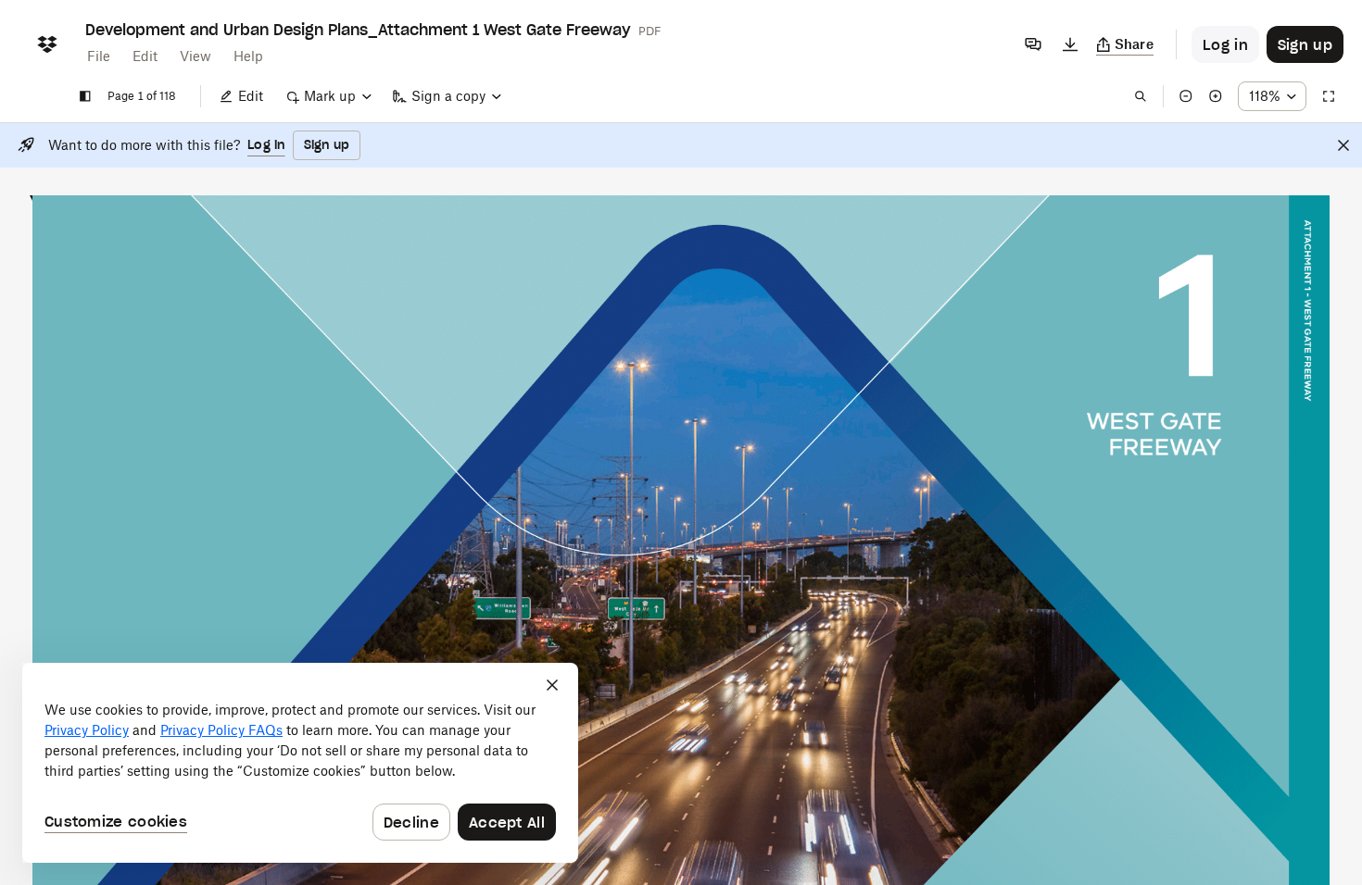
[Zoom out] (1186, 96)
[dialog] (300, 763)
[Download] (1070, 44)
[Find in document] (1140, 96)
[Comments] (1033, 44)
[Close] (1343, 145)
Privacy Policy (86, 730)
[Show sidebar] (85, 96)
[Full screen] (1328, 96)
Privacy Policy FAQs (221, 730)
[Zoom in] (1215, 96)
